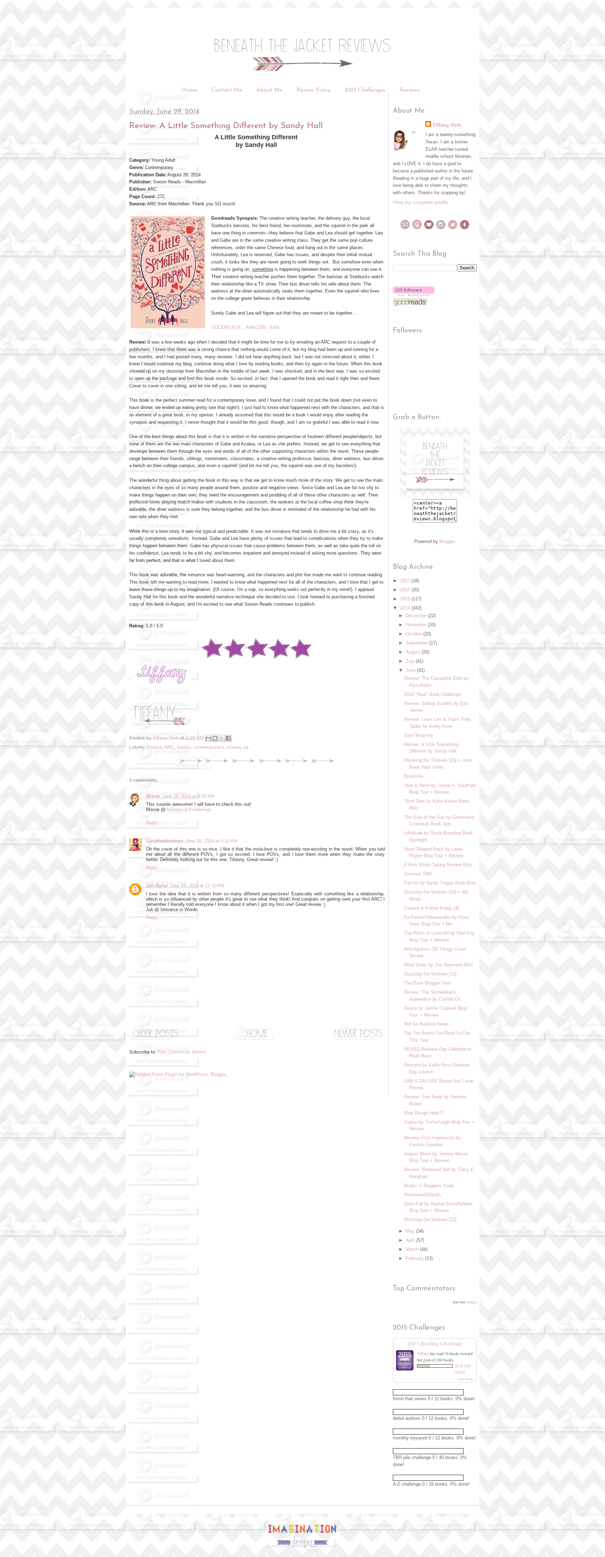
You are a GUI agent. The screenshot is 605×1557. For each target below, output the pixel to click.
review (234, 747)
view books (466, 1378)
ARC (169, 747)
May (411, 1231)
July (411, 661)
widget (471, 1302)
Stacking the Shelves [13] (430, 974)
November (417, 624)
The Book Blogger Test (427, 983)
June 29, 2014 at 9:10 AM (211, 841)
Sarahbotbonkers (164, 841)
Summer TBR (418, 873)
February (415, 1258)
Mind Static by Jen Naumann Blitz (438, 964)
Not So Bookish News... (428, 1024)
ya (246, 747)
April (411, 1240)
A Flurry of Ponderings (188, 809)
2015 (405, 598)
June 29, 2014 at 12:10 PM (197, 885)
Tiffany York (446, 125)
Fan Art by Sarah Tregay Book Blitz (440, 883)
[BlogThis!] (214, 738)
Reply (152, 822)
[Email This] (208, 738)
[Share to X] (221, 738)
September (417, 643)
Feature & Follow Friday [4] (431, 908)
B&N (274, 327)
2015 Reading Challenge (435, 1343)
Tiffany (423, 1353)
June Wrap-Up (418, 735)
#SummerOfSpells (422, 1194)
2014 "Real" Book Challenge (432, 694)
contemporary (208, 747)
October (414, 633)
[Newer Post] (358, 1039)
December (417, 615)
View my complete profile (420, 202)
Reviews (409, 90)
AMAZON (255, 327)
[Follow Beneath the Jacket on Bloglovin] (413, 294)
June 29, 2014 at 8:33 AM (188, 796)
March (413, 1249)
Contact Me (226, 90)
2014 (405, 608)
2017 (405, 580)
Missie (153, 796)
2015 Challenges (365, 90)
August (414, 652)
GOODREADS (226, 327)
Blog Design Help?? (424, 1112)
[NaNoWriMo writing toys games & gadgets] (435, 1392)
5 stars (154, 747)
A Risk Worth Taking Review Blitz (438, 864)
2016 (405, 589)
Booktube (413, 776)
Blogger (446, 541)
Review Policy (314, 90)
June (411, 670)
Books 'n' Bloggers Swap (429, 1185)
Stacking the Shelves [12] (430, 1219)
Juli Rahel (157, 885)
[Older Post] (155, 1039)
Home (189, 90)
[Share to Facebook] (228, 738)
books (183, 747)
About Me (269, 90)
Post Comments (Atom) (182, 1052)
